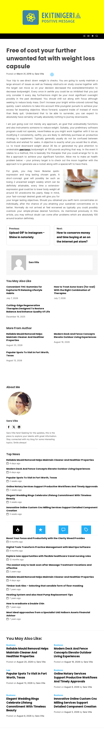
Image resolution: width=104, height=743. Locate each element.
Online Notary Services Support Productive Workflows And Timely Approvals (52, 486)
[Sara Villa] (18, 262)
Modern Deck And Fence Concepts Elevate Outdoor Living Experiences (75, 335)
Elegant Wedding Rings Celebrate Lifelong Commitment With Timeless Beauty (26, 704)
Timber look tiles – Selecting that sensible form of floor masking (44, 585)
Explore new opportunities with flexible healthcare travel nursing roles (48, 556)
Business (10, 645)
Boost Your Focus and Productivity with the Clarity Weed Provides (45, 538)
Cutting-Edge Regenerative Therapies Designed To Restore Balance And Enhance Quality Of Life (28, 308)
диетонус (25, 149)
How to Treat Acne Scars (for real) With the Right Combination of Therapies (74, 290)
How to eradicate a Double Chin (25, 603)
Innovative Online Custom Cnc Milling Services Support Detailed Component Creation (52, 509)
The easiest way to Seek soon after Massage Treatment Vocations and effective (49, 566)
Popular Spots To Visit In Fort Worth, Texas (31, 477)
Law (8, 670)
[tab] (17, 530)
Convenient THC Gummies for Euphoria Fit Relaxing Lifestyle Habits (24, 290)
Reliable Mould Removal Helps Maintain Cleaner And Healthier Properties (25, 337)
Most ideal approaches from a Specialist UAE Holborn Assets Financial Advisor (48, 614)
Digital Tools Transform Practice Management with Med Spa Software (48, 547)
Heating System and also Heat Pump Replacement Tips (39, 594)
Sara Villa (39, 73)
